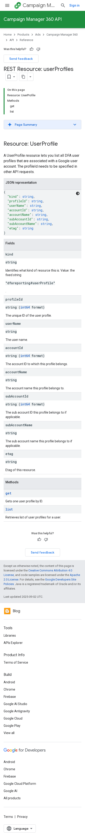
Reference (26, 40)
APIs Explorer (13, 643)
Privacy (22, 817)
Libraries (10, 635)
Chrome (9, 689)
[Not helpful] (38, 49)
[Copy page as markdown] (23, 77)
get (8, 493)
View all (9, 733)
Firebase (10, 696)
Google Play (12, 725)
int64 (25, 307)
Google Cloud (13, 718)
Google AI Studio (15, 704)
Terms (8, 817)
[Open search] (63, 5)
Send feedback (21, 59)
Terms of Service (16, 662)
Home (8, 34)
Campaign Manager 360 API (33, 19)
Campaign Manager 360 (40, 5)
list (9, 509)
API (12, 40)
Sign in (74, 5)
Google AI (10, 791)
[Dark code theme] (77, 193)
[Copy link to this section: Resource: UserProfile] (62, 144)
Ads (38, 34)
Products (23, 34)
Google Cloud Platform (20, 783)
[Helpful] (31, 49)
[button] (42, 124)
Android (9, 682)
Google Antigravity (17, 711)
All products (12, 798)
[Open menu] (7, 5)
